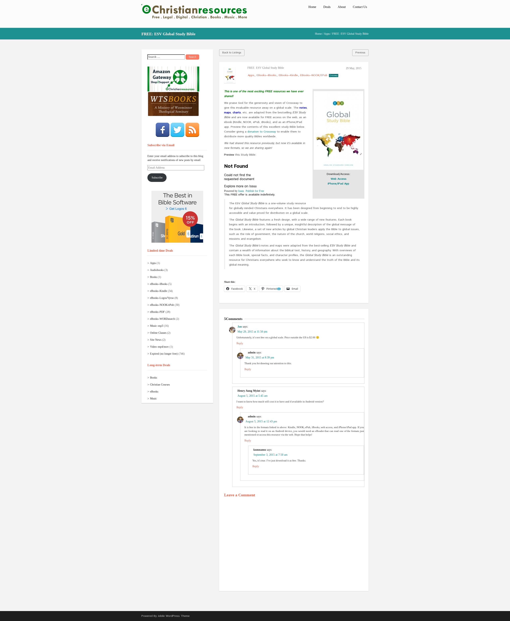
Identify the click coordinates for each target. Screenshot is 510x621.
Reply (239, 343)
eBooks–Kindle (158, 290)
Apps (327, 33)
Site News (155, 339)
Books (153, 277)
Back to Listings (231, 53)
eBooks (154, 391)
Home (312, 7)
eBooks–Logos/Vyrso (162, 297)
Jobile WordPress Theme (174, 616)
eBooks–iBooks (158, 284)
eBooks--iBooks (266, 75)
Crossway (333, 75)
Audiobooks (157, 270)
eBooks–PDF (157, 311)
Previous (360, 53)
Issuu (241, 190)
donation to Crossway (261, 132)
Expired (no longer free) (164, 353)
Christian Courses (160, 384)
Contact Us (360, 7)
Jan (239, 326)
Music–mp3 (156, 325)
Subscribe (157, 177)
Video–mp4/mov (159, 346)
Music (153, 398)
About (342, 7)
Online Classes (158, 332)
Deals (327, 7)
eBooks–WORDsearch (162, 318)
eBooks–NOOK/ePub (162, 304)
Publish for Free (255, 190)
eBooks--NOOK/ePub (313, 75)
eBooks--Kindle (288, 75)
